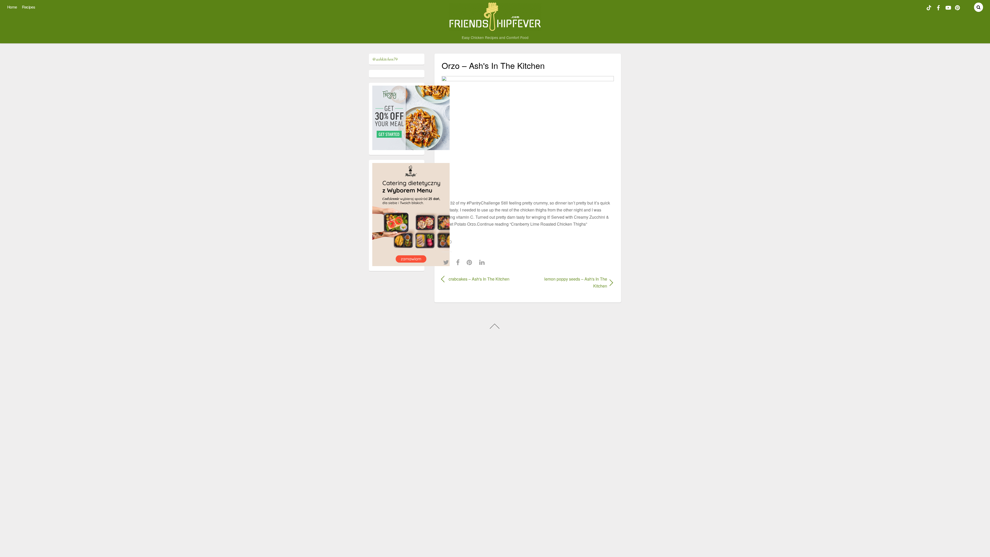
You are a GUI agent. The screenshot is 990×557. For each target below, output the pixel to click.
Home (12, 7)
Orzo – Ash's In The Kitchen (493, 65)
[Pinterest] (471, 262)
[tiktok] (929, 7)
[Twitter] (447, 262)
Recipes (28, 7)
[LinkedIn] (483, 262)
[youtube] (948, 7)
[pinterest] (957, 7)
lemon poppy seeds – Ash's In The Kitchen (570, 282)
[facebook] (938, 7)
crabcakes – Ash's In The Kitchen (479, 279)
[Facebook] (459, 262)
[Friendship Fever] (495, 28)
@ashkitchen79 (385, 59)
